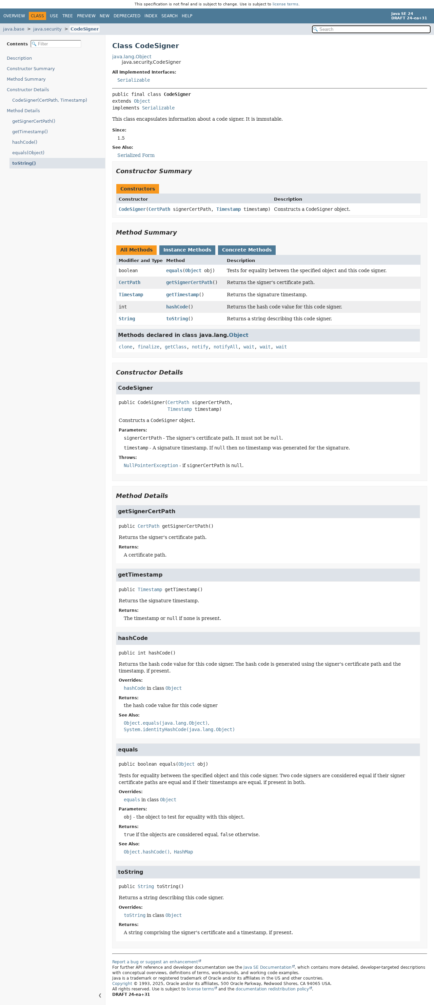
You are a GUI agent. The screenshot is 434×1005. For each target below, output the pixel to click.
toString (177, 318)
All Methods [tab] (136, 250)
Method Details (23, 110)
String (127, 318)
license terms (285, 4)
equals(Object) (28, 152)
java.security (47, 29)
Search (169, 16)
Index (150, 16)
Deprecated (127, 16)
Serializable (133, 80)
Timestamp (228, 209)
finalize (148, 346)
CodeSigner (85, 29)
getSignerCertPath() (33, 121)
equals (174, 270)
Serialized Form (136, 155)
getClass (175, 346)
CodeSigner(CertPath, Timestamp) (49, 100)
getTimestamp (182, 294)
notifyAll (226, 346)
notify (200, 346)
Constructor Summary (31, 68)
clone (125, 346)
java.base (13, 29)
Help (187, 16)
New (105, 16)
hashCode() (24, 142)
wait (248, 346)
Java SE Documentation (267, 967)
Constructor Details (28, 89)
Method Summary (26, 79)
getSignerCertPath (189, 282)
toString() (24, 163)
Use (54, 16)
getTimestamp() (30, 131)
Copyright (122, 983)
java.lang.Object (131, 56)
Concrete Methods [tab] (247, 250)
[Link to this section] (196, 171)
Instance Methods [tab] (187, 250)
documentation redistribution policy (272, 989)
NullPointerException (151, 465)
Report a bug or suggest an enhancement (155, 962)
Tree (67, 16)
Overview (14, 16)
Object (142, 101)
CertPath (159, 209)
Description (19, 58)
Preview (86, 16)
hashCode (177, 306)
